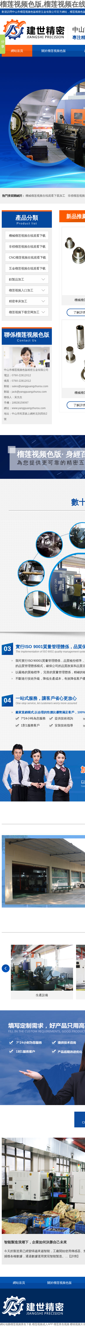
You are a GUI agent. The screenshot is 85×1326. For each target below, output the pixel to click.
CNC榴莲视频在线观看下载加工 (27, 262)
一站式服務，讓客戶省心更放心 (46, 698)
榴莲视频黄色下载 (20, 1324)
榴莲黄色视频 (61, 1324)
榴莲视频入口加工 (21, 290)
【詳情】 (74, 1256)
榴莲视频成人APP (42, 1324)
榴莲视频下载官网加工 (24, 312)
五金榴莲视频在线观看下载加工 (27, 273)
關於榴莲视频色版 (53, 50)
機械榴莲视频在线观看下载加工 (45, 195)
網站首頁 (17, 50)
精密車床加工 (18, 301)
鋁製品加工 (16, 279)
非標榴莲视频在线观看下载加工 (27, 251)
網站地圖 (5, 1324)
